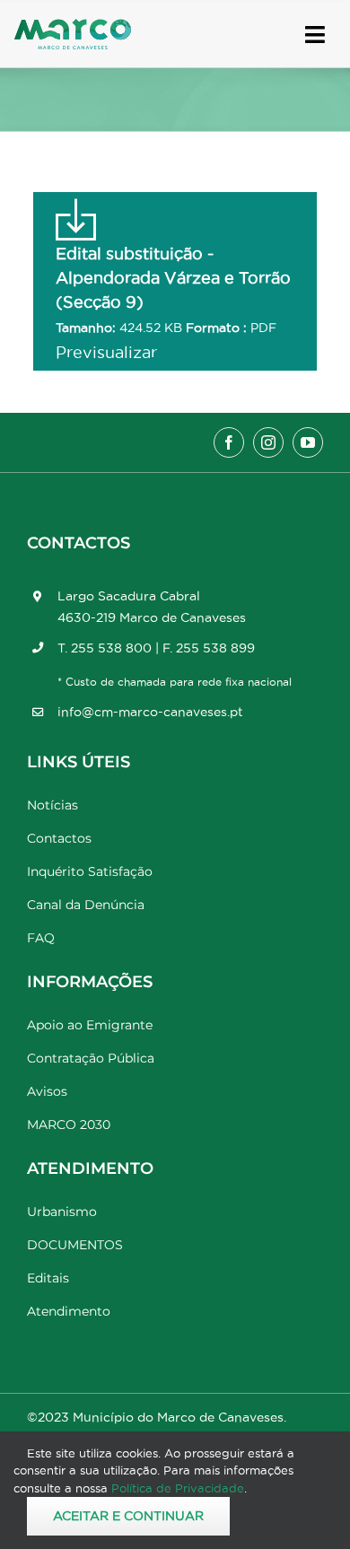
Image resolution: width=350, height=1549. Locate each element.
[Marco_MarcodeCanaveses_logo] (72, 26)
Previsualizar (106, 352)
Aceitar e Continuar (128, 1516)
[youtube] (308, 442)
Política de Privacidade (177, 1488)
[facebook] (229, 442)
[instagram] (268, 442)
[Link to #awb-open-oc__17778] (315, 34)
